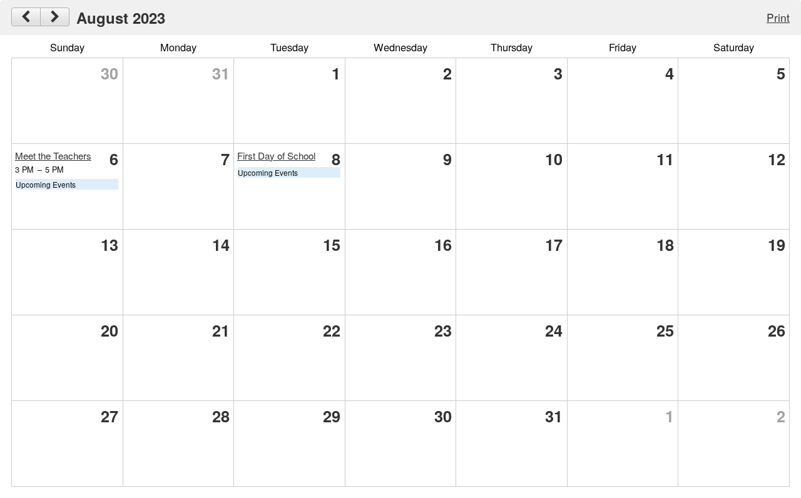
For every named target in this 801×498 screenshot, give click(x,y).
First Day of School (276, 155)
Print (778, 17)
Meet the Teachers (53, 155)
